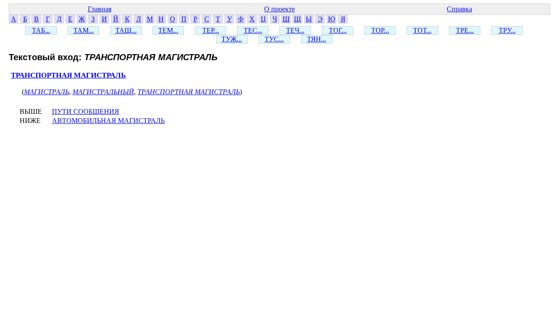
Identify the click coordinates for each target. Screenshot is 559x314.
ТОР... (380, 30)
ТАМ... (83, 30)
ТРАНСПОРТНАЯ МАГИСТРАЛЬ (68, 75)
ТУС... (274, 39)
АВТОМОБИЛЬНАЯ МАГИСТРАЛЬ (108, 120)
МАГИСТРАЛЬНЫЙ (103, 92)
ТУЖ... (231, 39)
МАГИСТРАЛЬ (46, 92)
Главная (99, 9)
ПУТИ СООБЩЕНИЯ (85, 111)
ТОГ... (338, 30)
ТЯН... (316, 39)
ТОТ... (422, 30)
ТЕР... (210, 30)
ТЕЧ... (295, 30)
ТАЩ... (126, 30)
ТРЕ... (465, 30)
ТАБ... (41, 30)
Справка (459, 9)
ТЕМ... (168, 30)
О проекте (279, 9)
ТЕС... (253, 30)
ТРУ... (507, 30)
